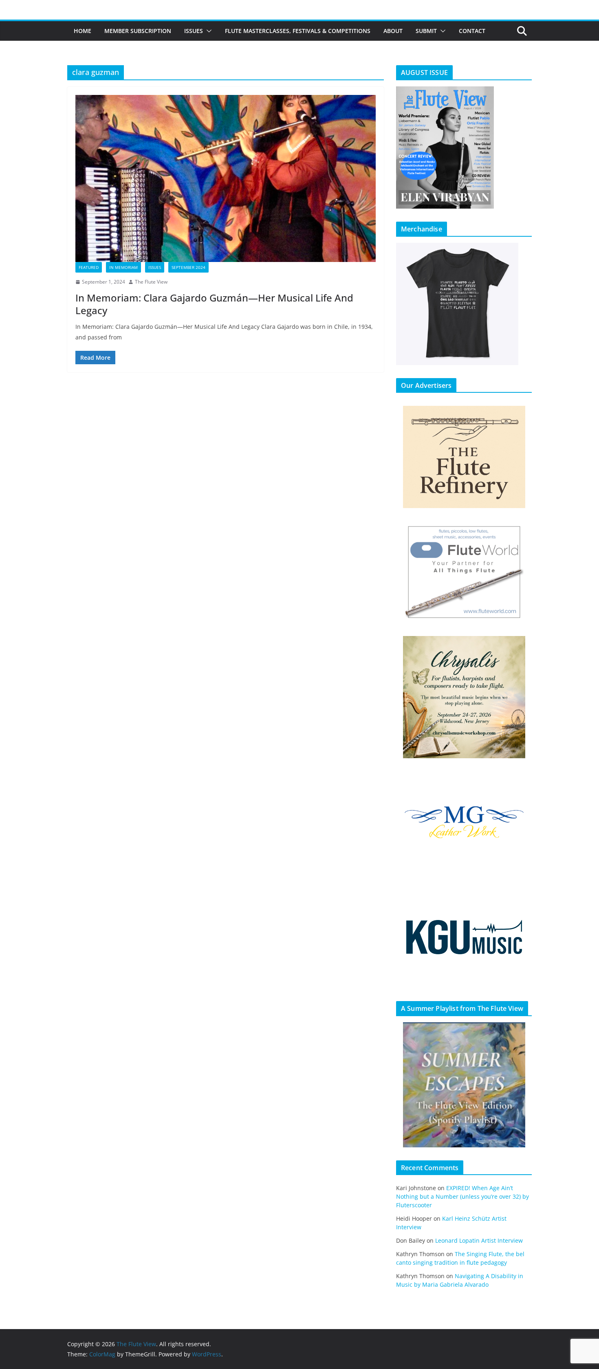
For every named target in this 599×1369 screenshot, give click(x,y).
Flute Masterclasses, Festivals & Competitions (297, 31)
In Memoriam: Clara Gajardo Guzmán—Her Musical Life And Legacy (214, 304)
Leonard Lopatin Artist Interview (479, 1240)
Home (82, 31)
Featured (89, 267)
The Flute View (151, 281)
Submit (426, 31)
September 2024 (188, 267)
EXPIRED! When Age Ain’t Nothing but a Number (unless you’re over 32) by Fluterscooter (462, 1196)
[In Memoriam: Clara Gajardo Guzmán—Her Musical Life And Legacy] (225, 178)
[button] (207, 31)
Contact (472, 31)
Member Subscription (137, 31)
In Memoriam (123, 267)
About (393, 31)
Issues (193, 31)
